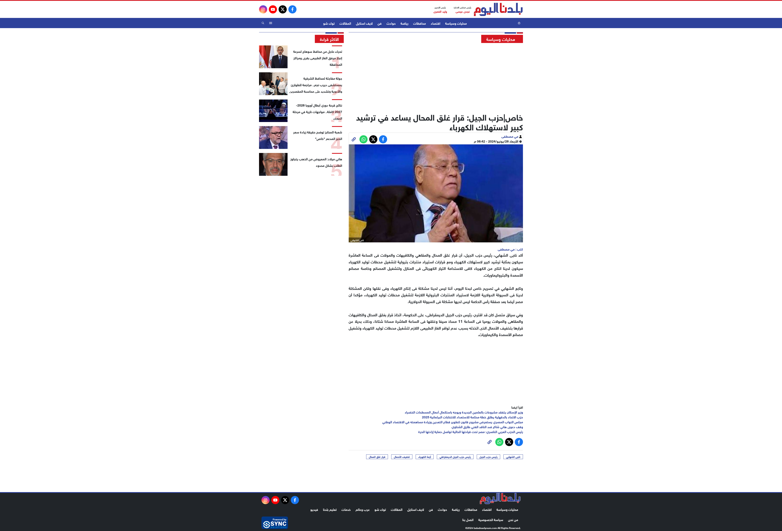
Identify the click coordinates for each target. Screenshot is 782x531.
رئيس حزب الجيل (488, 456)
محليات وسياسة (456, 23)
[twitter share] (373, 139)
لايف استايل (364, 23)
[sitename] (500, 498)
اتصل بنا (467, 519)
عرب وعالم (363, 509)
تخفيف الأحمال (402, 456)
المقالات (345, 23)
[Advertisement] (436, 76)
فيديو (314, 509)
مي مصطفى (510, 136)
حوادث (391, 23)
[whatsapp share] (363, 139)
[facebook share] (383, 139)
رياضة (404, 23)
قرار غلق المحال (377, 456)
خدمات (346, 509)
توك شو (329, 23)
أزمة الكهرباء (424, 456)
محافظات (419, 23)
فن (380, 23)
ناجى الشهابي (513, 456)
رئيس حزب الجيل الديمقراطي (455, 456)
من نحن (513, 519)
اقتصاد (435, 23)
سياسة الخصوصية (490, 519)
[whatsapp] (354, 139)
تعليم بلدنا (330, 509)
